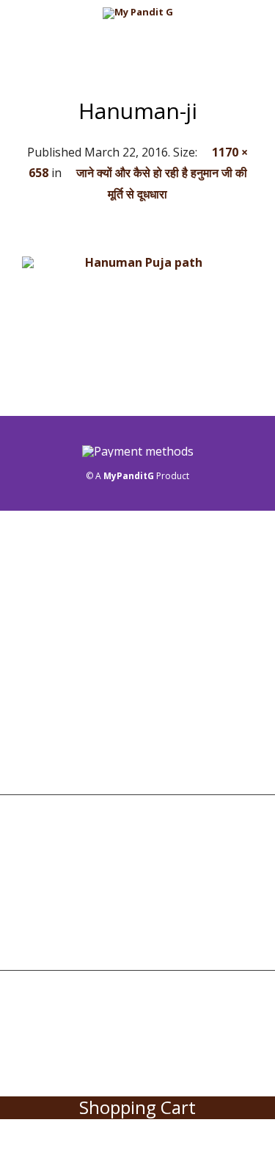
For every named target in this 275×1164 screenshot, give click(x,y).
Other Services (53, 724)
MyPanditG (128, 476)
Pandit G (38, 615)
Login (30, 863)
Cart (27, 900)
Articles (37, 761)
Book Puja (41, 579)
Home (29, 543)
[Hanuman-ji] (137, 320)
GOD (26, 688)
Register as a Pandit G (73, 827)
